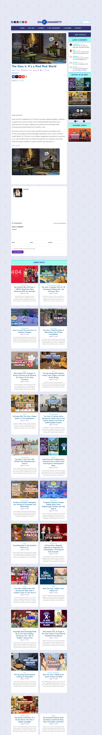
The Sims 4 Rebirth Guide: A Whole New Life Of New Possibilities (53, 332)
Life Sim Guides (24, 328)
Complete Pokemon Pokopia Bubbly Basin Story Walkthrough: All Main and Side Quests (53, 505)
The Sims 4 (15, 73)
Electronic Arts (24, 285)
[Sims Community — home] (49, 22)
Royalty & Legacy (24, 715)
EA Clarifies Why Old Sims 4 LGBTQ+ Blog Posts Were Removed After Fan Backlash (24, 289)
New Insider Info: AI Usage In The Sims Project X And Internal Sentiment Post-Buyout (53, 634)
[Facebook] (12, 22)
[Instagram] (15, 22)
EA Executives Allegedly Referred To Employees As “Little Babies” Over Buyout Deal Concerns (53, 548)
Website (50, 242)
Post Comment (18, 252)
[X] (18, 22)
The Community (25, 457)
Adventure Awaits (53, 414)
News (24, 414)
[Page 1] (77, 121)
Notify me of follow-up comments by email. (24, 248)
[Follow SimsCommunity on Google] (26, 76)
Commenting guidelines (59, 223)
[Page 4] (80, 121)
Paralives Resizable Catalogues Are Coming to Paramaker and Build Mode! (24, 504)
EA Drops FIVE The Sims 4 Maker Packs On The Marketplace (24, 417)
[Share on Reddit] (23, 76)
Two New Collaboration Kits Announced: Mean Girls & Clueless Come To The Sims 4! (25, 590)
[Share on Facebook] (13, 76)
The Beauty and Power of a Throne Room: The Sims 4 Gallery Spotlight (24, 720)
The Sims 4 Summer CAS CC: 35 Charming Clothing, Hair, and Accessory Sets (53, 289)
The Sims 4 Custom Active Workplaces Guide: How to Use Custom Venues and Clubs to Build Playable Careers (53, 419)
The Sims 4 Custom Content (53, 285)
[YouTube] (26, 22)
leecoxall (37, 70)
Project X (24, 371)
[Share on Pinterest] (19, 76)
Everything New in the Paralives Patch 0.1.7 (24, 546)
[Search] (89, 22)
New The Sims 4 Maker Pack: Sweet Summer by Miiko (53, 676)
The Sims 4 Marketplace (53, 672)
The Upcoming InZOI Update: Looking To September (24, 676)
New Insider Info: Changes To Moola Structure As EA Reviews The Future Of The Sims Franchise (24, 376)
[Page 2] (78, 121)
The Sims (20, 81)
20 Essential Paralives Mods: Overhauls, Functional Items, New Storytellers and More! (53, 720)
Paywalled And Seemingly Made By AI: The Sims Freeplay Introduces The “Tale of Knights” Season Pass (24, 635)
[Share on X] (16, 76)
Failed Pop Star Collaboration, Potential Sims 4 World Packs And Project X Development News (53, 462)
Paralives (53, 715)
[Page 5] (81, 121)
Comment (14, 229)
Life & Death (53, 328)
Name (13, 242)
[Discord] (20, 22)
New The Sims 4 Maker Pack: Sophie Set (53, 589)
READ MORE (16, 146)
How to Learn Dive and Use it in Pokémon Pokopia (24, 331)
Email (31, 242)
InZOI (53, 371)
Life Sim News (24, 500)
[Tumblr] (23, 22)
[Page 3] (79, 121)
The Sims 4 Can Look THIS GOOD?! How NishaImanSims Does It (24, 461)
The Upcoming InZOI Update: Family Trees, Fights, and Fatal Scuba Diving (53, 375)
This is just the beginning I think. (80, 64)
